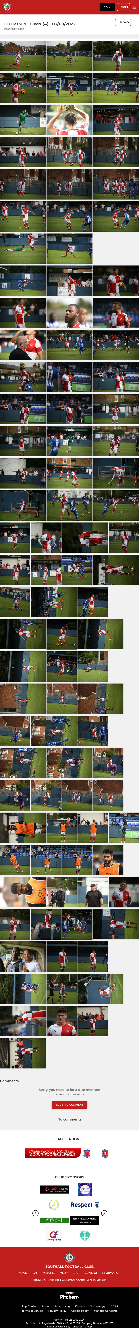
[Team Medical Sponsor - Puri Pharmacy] (84, 1236)
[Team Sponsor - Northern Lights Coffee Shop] (84, 1190)
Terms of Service (32, 1310)
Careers (80, 1306)
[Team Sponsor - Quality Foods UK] (54, 1236)
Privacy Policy (57, 1310)
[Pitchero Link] (69, 1298)
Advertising (62, 1306)
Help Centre (29, 1306)
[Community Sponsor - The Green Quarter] (84, 1221)
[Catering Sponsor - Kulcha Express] (54, 1190)
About (46, 1306)
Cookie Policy (80, 1310)
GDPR (114, 1306)
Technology (97, 1306)
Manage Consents (105, 1310)
